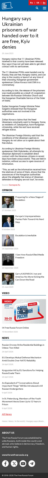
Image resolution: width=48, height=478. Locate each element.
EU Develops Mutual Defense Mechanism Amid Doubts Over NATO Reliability (21, 359)
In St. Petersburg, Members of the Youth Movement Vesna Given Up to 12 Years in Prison (21, 401)
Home (4, 421)
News (11, 421)
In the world (20, 421)
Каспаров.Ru (14, 185)
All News (7, 414)
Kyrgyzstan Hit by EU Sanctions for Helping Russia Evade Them (22, 371)
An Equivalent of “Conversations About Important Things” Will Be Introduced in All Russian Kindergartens (22, 386)
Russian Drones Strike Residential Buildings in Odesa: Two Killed (23, 346)
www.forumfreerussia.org (15, 455)
